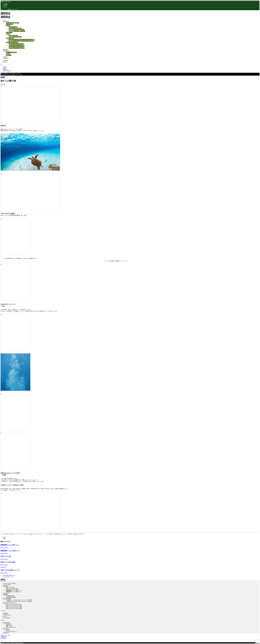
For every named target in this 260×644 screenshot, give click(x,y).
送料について (9, 625)
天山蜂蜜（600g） (13, 35)
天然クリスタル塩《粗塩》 (15, 28)
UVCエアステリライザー (12, 42)
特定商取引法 (6, 51)
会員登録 (5, 4)
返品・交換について (11, 627)
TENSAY (8, 25)
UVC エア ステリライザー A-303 (17, 45)
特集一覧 (3, 579)
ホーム (4, 20)
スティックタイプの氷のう (12, 23)
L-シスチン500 (9, 24)
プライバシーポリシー (11, 52)
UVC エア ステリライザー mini (16, 43)
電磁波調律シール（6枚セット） (16, 29)
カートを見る (6, 617)
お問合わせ (6, 58)
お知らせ (5, 56)
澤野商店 (5, 13)
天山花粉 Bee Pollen (11, 597)
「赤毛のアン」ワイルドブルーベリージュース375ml (21, 39)
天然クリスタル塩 (13, 27)
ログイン (5, 5)
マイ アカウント (7, 614)
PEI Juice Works (10, 38)
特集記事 (5, 49)
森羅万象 (8, 34)
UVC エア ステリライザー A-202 (17, 46)
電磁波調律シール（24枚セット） (17, 31)
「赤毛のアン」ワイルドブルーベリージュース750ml (21, 41)
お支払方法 (8, 624)
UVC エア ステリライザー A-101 (17, 48)
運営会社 (8, 53)
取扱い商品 (6, 21)
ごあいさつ (8, 55)
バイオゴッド (9, 32)
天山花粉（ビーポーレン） (15, 37)
